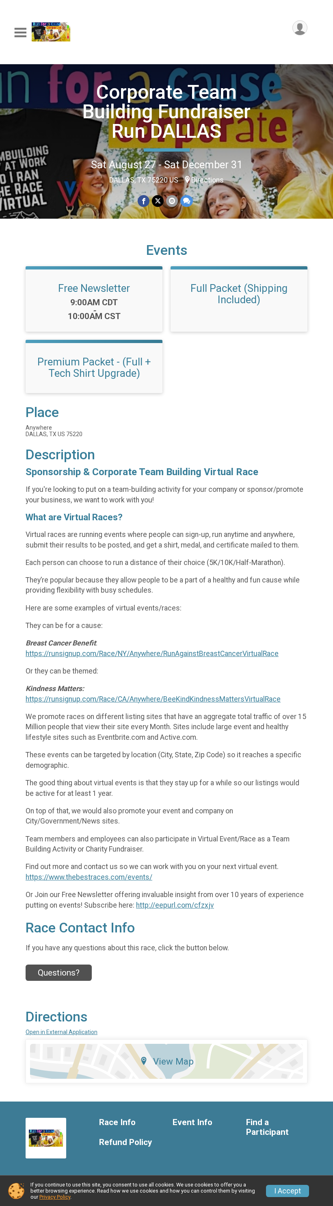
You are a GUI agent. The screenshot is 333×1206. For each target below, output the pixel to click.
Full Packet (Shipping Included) (239, 294)
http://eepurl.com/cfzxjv (175, 905)
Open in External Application (61, 1032)
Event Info (192, 1122)
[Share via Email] (172, 201)
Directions (207, 180)
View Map (173, 1061)
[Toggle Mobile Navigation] (20, 32)
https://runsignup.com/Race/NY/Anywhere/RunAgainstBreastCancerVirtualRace (152, 654)
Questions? (59, 973)
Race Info (117, 1122)
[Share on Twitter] (158, 201)
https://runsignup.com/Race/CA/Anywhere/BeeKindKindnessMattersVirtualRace (153, 699)
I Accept (287, 1191)
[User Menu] (299, 27)
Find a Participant (267, 1127)
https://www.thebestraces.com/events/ (89, 877)
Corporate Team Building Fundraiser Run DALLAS (166, 111)
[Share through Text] (186, 201)
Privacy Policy (54, 1197)
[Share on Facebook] (143, 201)
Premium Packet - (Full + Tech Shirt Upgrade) (94, 367)
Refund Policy (125, 1142)
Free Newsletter (94, 288)
